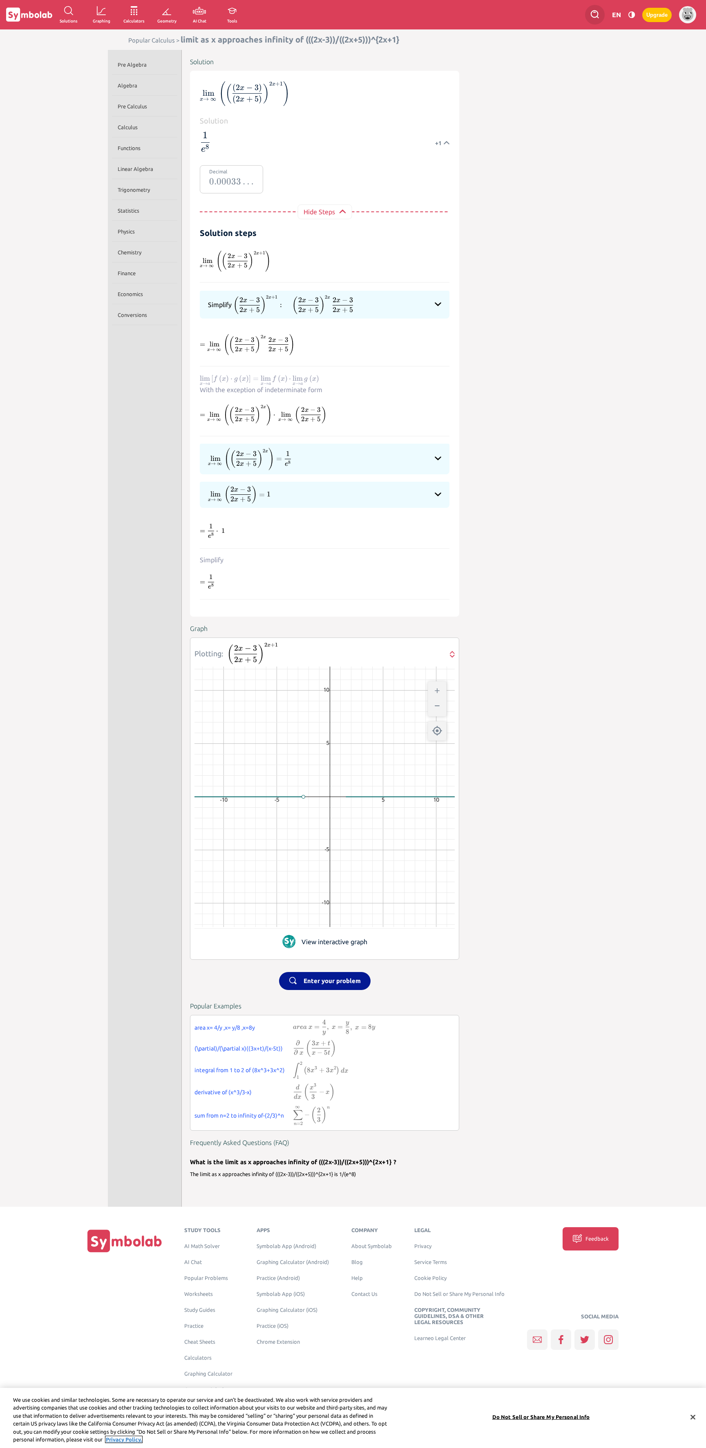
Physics (126, 231)
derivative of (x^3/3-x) (223, 1092)
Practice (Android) (278, 1278)
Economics (130, 294)
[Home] (124, 1241)
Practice (193, 1326)
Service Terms (430, 1262)
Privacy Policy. (124, 1439)
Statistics (128, 210)
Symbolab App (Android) (286, 1246)
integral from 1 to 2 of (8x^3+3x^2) (239, 1070)
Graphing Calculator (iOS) (287, 1310)
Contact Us (364, 1294)
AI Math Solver (202, 1246)
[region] (353, 1418)
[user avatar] (687, 14)
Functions (129, 148)
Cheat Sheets (199, 1342)
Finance (127, 273)
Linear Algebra (135, 169)
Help (357, 1278)
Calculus (128, 127)
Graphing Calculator (208, 1374)
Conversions (132, 315)
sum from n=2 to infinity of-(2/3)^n (239, 1115)
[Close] (693, 1417)
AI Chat (193, 1262)
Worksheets (198, 1294)
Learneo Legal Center (440, 1338)
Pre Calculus (132, 106)
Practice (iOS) (272, 1326)
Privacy (422, 1246)
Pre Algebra (132, 64)
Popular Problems (206, 1278)
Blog (357, 1262)
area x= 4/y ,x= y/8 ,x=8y (224, 1027)
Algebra (127, 85)
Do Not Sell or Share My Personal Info (459, 1294)
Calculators (198, 1358)
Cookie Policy (430, 1278)
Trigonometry (134, 190)
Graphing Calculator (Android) (293, 1262)
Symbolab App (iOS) (281, 1294)
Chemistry (129, 252)
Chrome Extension (278, 1342)
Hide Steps (319, 212)
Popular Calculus (151, 40)
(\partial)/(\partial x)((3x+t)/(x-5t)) (238, 1048)
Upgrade (657, 15)
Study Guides (199, 1310)
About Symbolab (371, 1246)
